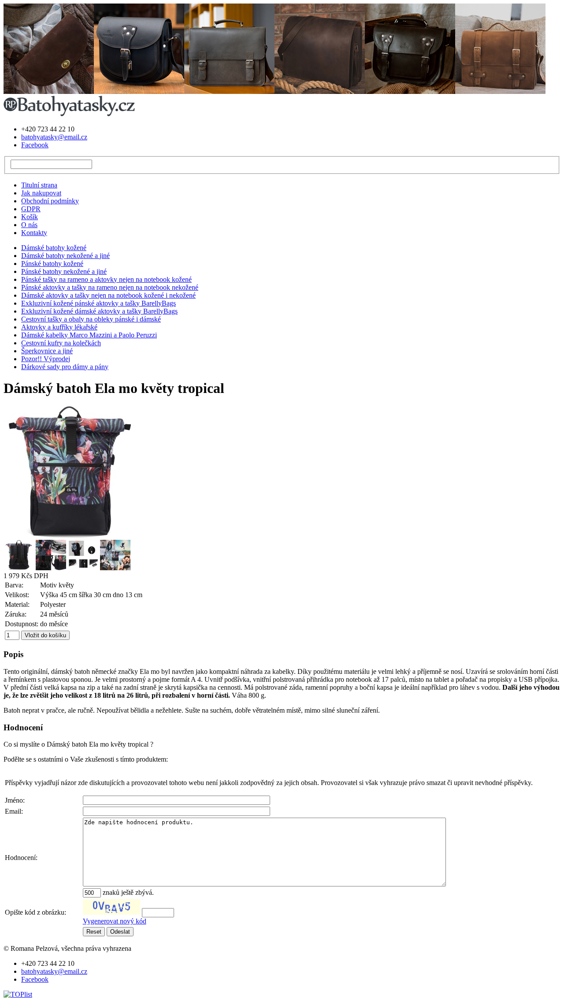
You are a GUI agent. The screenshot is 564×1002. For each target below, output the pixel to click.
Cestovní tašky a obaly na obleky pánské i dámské (91, 319)
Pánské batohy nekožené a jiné (64, 271)
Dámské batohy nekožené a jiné (65, 255)
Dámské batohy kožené (53, 247)
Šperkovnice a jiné (47, 351)
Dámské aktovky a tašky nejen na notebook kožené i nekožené (108, 295)
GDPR (31, 209)
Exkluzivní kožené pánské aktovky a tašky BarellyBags (98, 303)
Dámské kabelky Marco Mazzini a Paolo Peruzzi (89, 335)
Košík (29, 217)
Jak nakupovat (41, 193)
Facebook (34, 145)
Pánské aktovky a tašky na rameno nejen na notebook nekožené (109, 287)
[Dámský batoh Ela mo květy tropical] (70, 535)
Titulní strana (39, 185)
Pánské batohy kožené (52, 263)
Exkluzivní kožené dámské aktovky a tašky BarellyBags (99, 311)
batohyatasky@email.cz (54, 137)
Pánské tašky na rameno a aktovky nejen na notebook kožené (106, 279)
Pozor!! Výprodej (45, 359)
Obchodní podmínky (50, 201)
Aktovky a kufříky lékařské (59, 327)
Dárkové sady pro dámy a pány (64, 366)
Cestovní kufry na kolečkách (61, 343)
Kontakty (34, 232)
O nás (29, 224)
